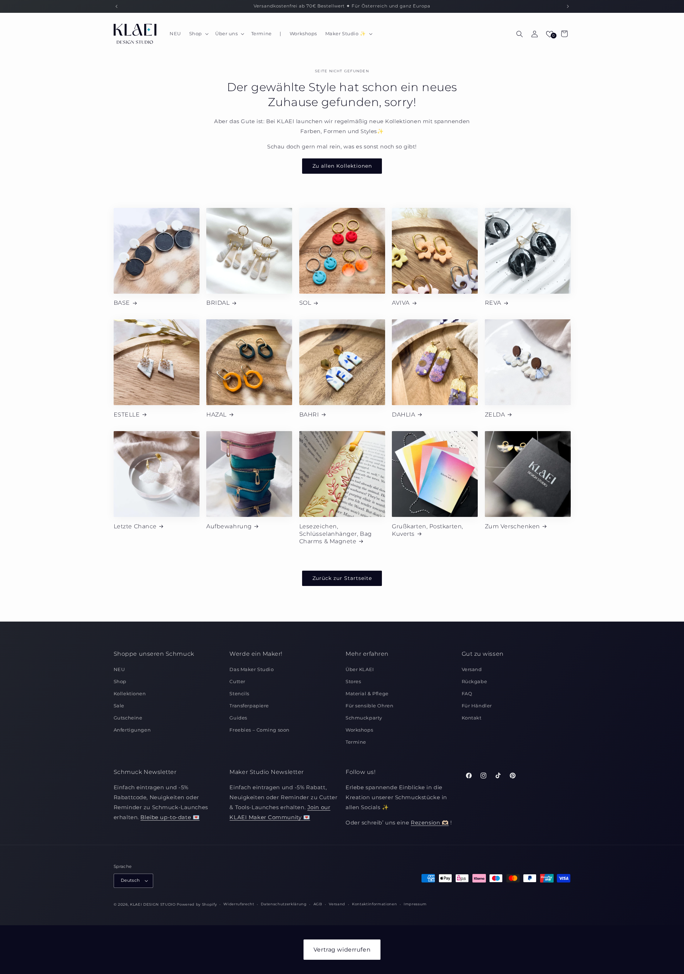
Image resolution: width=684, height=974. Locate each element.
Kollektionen (130, 693)
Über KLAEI (360, 669)
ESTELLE (127, 414)
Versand (472, 669)
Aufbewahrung (229, 526)
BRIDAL (217, 302)
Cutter (237, 681)
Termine (356, 742)
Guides (238, 718)
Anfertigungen (132, 730)
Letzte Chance (135, 526)
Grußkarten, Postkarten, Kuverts (427, 530)
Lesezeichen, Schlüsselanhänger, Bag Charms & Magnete (335, 534)
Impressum (415, 904)
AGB (318, 904)
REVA (493, 302)
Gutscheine (128, 718)
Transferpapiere (249, 705)
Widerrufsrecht (238, 904)
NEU (119, 669)
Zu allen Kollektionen (342, 166)
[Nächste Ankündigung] (568, 6)
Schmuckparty (364, 718)
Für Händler (477, 705)
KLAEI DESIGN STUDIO (153, 904)
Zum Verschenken (512, 526)
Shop (120, 681)
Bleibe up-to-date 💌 (170, 817)
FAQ (467, 693)
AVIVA (401, 302)
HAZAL (216, 414)
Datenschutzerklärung (283, 904)
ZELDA (495, 414)
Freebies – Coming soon (259, 730)
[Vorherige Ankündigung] (116, 6)
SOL (305, 302)
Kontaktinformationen (374, 904)
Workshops (359, 730)
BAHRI (309, 414)
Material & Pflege (367, 693)
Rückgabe (474, 681)
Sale (119, 705)
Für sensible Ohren (369, 705)
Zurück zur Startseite (342, 578)
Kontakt (472, 718)
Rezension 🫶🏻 (430, 822)
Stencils (239, 693)
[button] (198, 34)
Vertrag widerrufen (342, 949)
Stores (353, 681)
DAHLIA (403, 414)
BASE (122, 302)
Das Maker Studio (251, 669)
